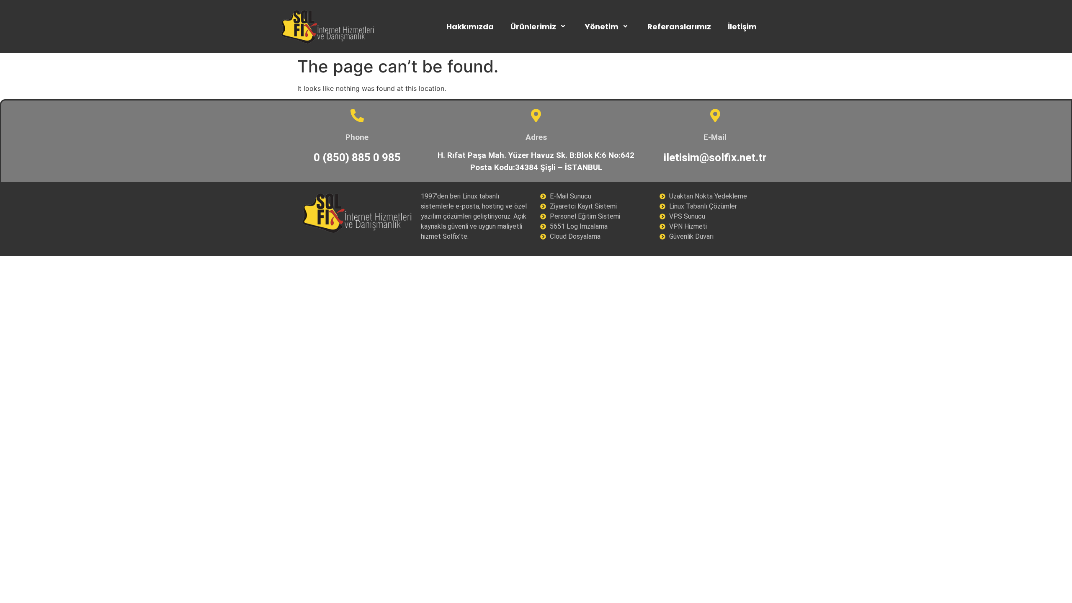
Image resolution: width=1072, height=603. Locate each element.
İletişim (742, 26)
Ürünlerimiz (533, 26)
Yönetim (601, 26)
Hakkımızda (470, 26)
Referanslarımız (679, 26)
